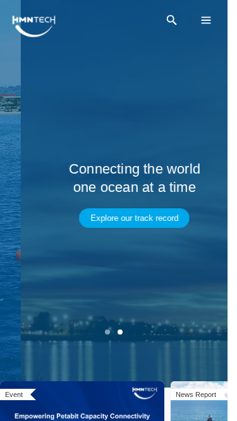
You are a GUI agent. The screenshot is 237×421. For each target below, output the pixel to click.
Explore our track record (113, 218)
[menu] (206, 20)
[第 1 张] (107, 332)
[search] (172, 20)
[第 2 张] (120, 332)
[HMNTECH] (34, 26)
